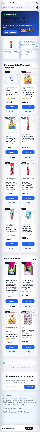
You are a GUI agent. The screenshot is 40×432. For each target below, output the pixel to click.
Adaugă (11, 106)
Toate (34, 68)
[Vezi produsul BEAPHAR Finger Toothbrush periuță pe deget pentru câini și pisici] (11, 44)
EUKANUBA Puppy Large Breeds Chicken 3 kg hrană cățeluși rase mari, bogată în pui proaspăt (28, 285)
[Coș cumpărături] (37, 3)
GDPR (19, 408)
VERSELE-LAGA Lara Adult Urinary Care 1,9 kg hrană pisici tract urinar (11, 139)
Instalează (29, 428)
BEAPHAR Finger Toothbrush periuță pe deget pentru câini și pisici (11, 184)
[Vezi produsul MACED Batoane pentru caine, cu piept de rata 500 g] (11, 54)
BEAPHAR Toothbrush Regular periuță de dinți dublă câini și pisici (28, 184)
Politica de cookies (10, 412)
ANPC (20, 412)
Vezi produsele (10, 32)
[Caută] (37, 7)
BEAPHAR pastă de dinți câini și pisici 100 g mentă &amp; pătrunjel (11, 230)
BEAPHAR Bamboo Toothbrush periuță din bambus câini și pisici (28, 139)
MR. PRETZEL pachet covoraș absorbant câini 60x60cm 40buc (27, 229)
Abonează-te (29, 386)
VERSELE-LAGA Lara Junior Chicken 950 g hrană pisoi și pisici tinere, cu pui (11, 93)
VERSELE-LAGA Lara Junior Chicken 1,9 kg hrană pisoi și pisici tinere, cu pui (28, 93)
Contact (26, 412)
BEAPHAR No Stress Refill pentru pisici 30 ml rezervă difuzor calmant (28, 332)
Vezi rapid (12, 111)
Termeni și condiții (9, 408)
